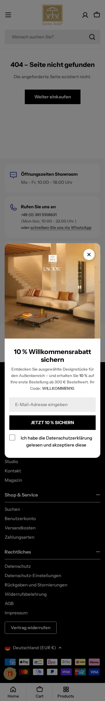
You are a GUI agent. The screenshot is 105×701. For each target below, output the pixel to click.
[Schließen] (88, 254)
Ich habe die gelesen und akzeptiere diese (56, 441)
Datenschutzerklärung (69, 438)
